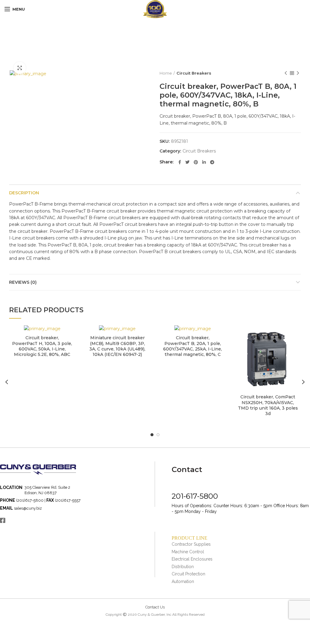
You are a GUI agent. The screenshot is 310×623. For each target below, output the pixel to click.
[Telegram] (212, 162)
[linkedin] (204, 162)
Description (24, 193)
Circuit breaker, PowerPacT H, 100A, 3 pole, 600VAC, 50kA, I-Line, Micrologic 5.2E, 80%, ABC (42, 346)
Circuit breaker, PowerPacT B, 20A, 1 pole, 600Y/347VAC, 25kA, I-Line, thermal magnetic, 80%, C (192, 346)
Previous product (286, 73)
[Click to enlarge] (20, 68)
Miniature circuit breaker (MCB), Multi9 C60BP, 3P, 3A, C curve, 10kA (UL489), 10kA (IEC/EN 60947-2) (117, 346)
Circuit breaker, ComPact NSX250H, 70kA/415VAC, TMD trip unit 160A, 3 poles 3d (268, 405)
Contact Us (155, 607)
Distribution (183, 566)
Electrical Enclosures (192, 559)
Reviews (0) (23, 282)
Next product (298, 73)
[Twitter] (187, 162)
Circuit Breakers (193, 73)
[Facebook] (179, 162)
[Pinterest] (196, 162)
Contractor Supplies (191, 544)
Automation (183, 581)
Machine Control (188, 551)
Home (166, 73)
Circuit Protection (188, 573)
